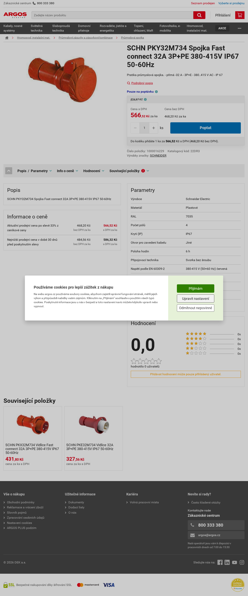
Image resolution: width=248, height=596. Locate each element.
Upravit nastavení (195, 299)
